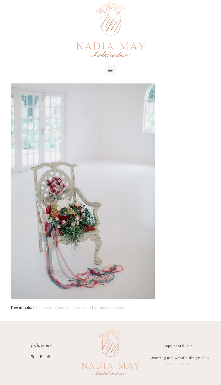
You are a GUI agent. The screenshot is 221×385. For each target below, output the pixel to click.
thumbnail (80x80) (110, 307)
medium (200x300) (75, 307)
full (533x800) (44, 307)
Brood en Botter (179, 364)
